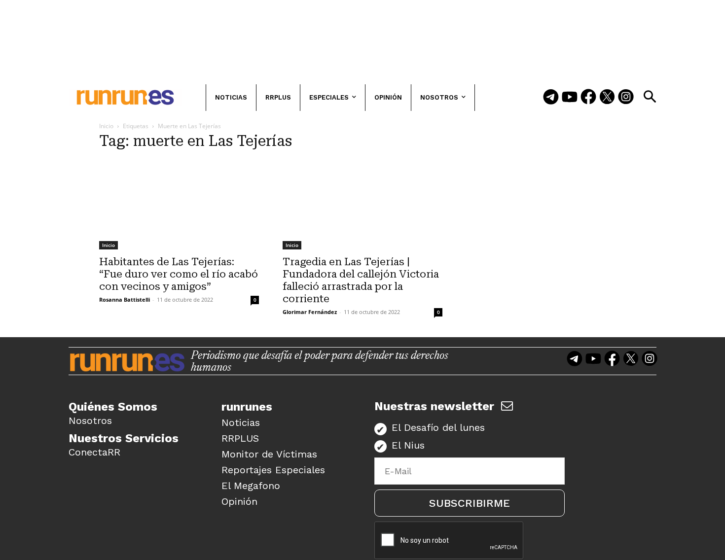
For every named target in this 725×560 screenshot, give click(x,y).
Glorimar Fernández (310, 311)
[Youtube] (570, 98)
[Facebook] (588, 98)
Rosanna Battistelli (124, 299)
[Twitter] (607, 98)
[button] (649, 97)
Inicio (106, 126)
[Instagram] (626, 98)
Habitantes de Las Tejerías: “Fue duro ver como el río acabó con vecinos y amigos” (178, 274)
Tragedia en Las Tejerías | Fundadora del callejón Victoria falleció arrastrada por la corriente (361, 280)
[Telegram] (551, 98)
